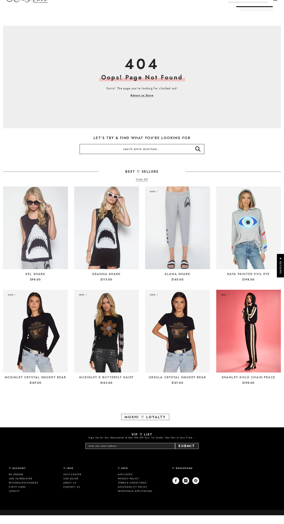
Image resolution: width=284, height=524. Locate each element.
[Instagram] (185, 480)
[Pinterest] (195, 480)
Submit (186, 446)
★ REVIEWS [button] (281, 265)
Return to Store (142, 95)
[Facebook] (175, 480)
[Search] (197, 149)
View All (142, 179)
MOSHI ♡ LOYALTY (145, 417)
